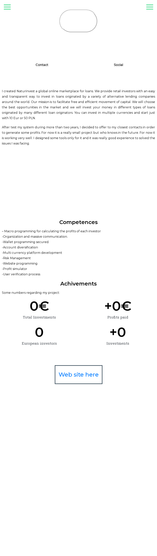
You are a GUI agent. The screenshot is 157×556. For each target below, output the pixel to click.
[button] (40, 65)
